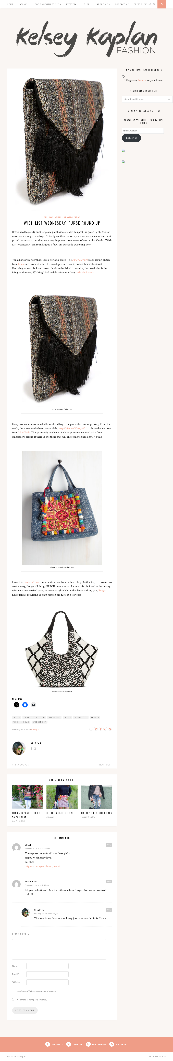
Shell (28, 844)
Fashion (23, 4)
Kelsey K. (35, 729)
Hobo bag (54, 717)
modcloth (81, 717)
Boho (17, 717)
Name (15, 966)
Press (137, 4)
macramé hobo (32, 582)
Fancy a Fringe (80, 260)
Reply (109, 845)
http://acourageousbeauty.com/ (42, 866)
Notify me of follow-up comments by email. (37, 991)
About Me (102, 4)
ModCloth (24, 432)
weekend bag (21, 722)
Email (15, 974)
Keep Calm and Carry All (71, 428)
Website (16, 982)
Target (102, 590)
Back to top (156, 1056)
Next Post (105, 765)
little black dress (85, 272)
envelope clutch (34, 717)
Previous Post (21, 765)
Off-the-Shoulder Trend (60, 813)
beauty (142, 80)
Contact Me (122, 4)
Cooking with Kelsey (47, 4)
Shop (87, 4)
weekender (39, 722)
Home (10, 4)
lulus (21, 264)
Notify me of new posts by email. (32, 999)
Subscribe (131, 138)
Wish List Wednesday (67, 217)
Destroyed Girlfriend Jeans (96, 813)
